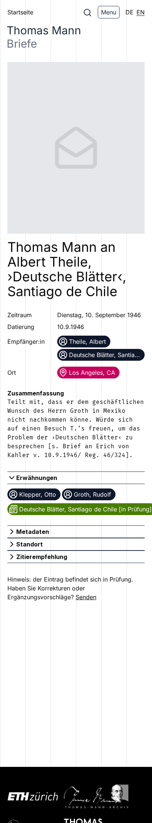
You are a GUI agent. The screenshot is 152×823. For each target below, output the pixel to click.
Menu (108, 12)
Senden (86, 597)
